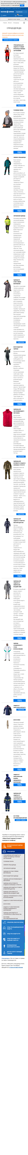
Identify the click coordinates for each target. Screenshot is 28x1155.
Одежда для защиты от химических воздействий (11, 892)
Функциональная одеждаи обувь (15, 845)
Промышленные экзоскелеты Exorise (13, 946)
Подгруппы (21, 105)
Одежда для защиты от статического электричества (12, 913)
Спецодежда (16, 22)
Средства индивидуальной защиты (15, 928)
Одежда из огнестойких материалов (17, 281)
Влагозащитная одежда (10, 876)
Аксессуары (16, 720)
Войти (4, 15)
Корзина (20, 15)
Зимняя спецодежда (19, 157)
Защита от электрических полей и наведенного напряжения (17, 778)
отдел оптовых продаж (16, 967)
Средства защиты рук (13, 933)
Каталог (10, 22)
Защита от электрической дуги (13, 900)
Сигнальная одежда (19, 216)
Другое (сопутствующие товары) (14, 952)
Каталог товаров (19, 152)
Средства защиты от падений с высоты (13, 939)
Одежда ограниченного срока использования (12, 896)
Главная (5, 22)
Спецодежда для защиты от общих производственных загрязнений (12, 856)
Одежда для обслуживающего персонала (18, 411)
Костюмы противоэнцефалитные (10, 917)
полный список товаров (11, 40)
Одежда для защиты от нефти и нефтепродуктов (19, 520)
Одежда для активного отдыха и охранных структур (19, 463)
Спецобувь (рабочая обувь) (15, 922)
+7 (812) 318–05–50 (15, 8)
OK (22, 5)
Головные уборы (18, 110)
